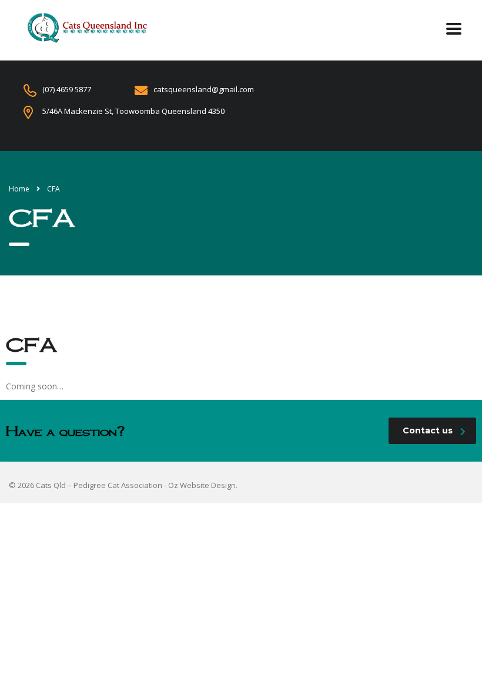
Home (19, 189)
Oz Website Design (202, 485)
